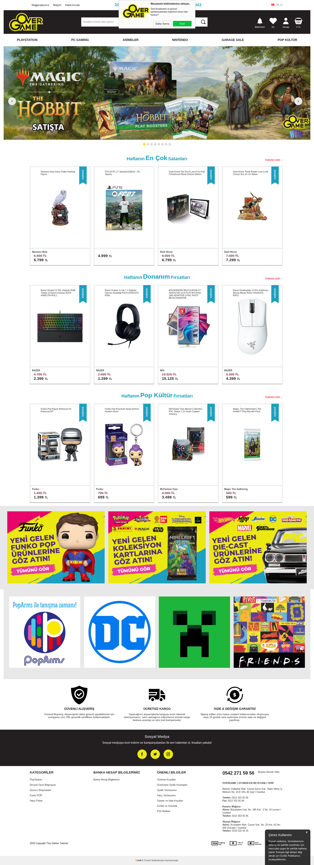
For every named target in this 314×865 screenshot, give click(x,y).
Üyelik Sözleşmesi (167, 790)
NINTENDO (180, 40)
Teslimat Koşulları (166, 779)
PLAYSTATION (27, 40)
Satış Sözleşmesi (166, 795)
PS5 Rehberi (163, 811)
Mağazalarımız (40, 5)
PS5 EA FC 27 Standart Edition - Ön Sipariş (122, 173)
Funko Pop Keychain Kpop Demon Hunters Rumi (122, 410)
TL (298, 27)
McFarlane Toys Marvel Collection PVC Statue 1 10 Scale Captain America (185, 411)
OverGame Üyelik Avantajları (172, 785)
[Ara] (203, 21)
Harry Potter (36, 800)
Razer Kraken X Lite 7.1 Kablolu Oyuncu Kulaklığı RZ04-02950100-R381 (122, 293)
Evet (182, 23)
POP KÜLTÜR (287, 40)
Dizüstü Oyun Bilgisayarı (43, 785)
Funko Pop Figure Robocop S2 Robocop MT (56, 410)
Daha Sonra (162, 23)
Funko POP (36, 795)
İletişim (57, 5)
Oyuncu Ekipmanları (40, 790)
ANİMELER (130, 40)
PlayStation (36, 779)
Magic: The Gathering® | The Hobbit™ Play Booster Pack (247, 410)
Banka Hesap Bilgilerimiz (106, 779)
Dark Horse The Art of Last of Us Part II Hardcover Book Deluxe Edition (187, 173)
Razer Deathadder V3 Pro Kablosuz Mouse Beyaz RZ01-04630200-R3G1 (250, 293)
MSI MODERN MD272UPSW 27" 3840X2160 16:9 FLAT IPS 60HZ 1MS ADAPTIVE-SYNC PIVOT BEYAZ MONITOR (185, 294)
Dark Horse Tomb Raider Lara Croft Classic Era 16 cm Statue (250, 173)
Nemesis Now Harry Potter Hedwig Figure (58, 173)
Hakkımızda (72, 5)
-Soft (138, 860)
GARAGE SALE (233, 40)
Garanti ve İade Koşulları (170, 800)
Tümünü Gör (272, 160)
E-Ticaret (146, 860)
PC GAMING (80, 40)
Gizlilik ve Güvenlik (167, 806)
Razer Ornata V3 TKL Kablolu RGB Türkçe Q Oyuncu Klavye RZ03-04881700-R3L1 (58, 293)
